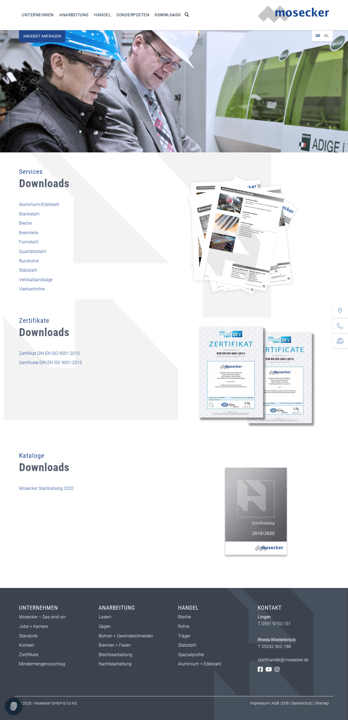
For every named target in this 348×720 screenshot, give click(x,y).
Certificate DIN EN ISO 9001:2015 (50, 362)
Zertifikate (28, 654)
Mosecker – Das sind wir (42, 616)
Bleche (25, 223)
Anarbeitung (74, 14)
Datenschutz (302, 703)
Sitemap (322, 703)
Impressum (259, 703)
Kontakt (26, 645)
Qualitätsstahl (32, 251)
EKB (285, 703)
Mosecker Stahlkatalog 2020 (46, 488)
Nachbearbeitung (115, 663)
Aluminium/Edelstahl (39, 204)
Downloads (168, 14)
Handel (102, 14)
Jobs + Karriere (33, 626)
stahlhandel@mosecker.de (283, 659)
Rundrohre (29, 261)
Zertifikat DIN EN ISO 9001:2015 (49, 353)
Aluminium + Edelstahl (200, 663)
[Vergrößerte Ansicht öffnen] (253, 236)
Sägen (105, 626)
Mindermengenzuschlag (42, 663)
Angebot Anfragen (42, 36)
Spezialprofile (191, 654)
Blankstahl (29, 214)
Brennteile (28, 232)
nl (326, 35)
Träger (184, 635)
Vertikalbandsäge (35, 279)
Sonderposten (132, 14)
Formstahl (29, 242)
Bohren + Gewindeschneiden (126, 635)
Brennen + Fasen (115, 645)
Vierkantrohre (32, 289)
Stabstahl (28, 270)
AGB (275, 703)
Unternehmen (38, 14)
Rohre (183, 626)
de (318, 35)
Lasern (105, 616)
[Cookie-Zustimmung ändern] (13, 706)
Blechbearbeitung (115, 654)
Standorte (28, 635)
